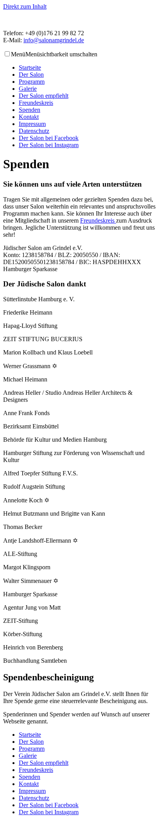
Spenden (29, 109)
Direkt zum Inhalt (25, 6)
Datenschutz (34, 131)
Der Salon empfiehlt (43, 95)
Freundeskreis (36, 102)
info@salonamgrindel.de (53, 40)
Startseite (30, 67)
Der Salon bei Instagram (49, 145)
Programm (32, 81)
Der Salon (31, 74)
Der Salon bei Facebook (49, 138)
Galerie (28, 88)
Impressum (32, 124)
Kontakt (29, 116)
